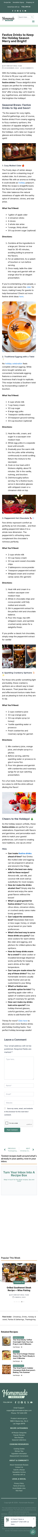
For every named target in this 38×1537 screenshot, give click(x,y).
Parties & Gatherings (16, 1319)
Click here (22, 1021)
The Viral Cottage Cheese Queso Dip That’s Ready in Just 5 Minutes (24, 1356)
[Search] (32, 17)
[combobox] (24, 17)
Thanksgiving (30, 1319)
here (21, 296)
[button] (14, 1301)
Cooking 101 (19, 1282)
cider (29, 287)
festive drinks (25, 853)
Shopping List (30, 2)
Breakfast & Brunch (18, 1337)
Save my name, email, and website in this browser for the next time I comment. (18, 1112)
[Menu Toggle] (33, 21)
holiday (22, 182)
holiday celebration (13, 363)
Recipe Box (7, 2)
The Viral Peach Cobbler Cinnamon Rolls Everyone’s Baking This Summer (24, 1370)
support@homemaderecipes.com (19, 1410)
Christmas (17, 1317)
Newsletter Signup (18, 2)
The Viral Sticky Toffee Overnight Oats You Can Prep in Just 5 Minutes (23, 1342)
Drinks (24, 1317)
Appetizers (16, 1351)
